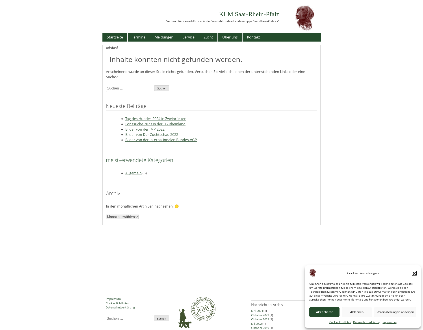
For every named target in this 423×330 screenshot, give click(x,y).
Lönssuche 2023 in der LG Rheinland (155, 124)
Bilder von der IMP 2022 (145, 129)
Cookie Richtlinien (340, 322)
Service (189, 37)
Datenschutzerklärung (366, 322)
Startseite (115, 37)
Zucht (208, 37)
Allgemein (133, 173)
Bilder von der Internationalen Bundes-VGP (161, 139)
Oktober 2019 (260, 328)
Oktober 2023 (260, 315)
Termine (138, 37)
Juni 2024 (257, 311)
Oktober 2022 (260, 319)
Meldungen (164, 37)
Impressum (390, 322)
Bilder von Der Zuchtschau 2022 (151, 134)
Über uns (230, 37)
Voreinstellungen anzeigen (395, 312)
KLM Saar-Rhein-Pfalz (249, 14)
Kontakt (253, 37)
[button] (414, 273)
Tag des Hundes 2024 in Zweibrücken (155, 118)
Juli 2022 (256, 324)
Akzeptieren (324, 312)
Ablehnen (357, 312)
